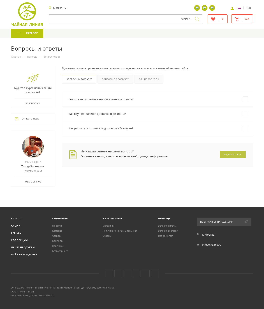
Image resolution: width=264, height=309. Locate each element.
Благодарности (60, 250)
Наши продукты (23, 247)
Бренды (16, 232)
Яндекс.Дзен (136, 273)
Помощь (164, 218)
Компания (60, 218)
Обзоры (107, 235)
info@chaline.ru (211, 244)
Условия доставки (168, 230)
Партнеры (58, 245)
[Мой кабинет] (232, 8)
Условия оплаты (167, 225)
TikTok (146, 273)
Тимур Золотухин (33, 166)
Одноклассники (127, 273)
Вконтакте (109, 273)
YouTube (118, 273)
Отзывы (56, 235)
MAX (155, 273)
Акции (16, 225)
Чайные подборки (24, 254)
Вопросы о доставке (79, 79)
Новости (57, 225)
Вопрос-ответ (165, 235)
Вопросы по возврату (115, 79)
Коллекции (19, 240)
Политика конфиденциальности (120, 230)
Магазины (108, 225)
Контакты (57, 240)
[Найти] (197, 18)
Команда (57, 230)
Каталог (17, 218)
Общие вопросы (149, 79)
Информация (112, 218)
